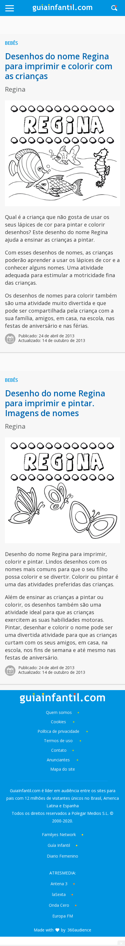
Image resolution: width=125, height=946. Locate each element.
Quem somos (59, 712)
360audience (79, 930)
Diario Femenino (62, 856)
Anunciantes (58, 759)
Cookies (59, 721)
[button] (18, 11)
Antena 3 (59, 883)
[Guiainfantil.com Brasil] (62, 9)
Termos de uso (58, 740)
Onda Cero (59, 905)
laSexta (59, 894)
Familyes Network (59, 834)
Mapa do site (62, 769)
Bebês (11, 43)
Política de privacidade (59, 731)
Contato (59, 750)
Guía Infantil (59, 845)
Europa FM (62, 916)
